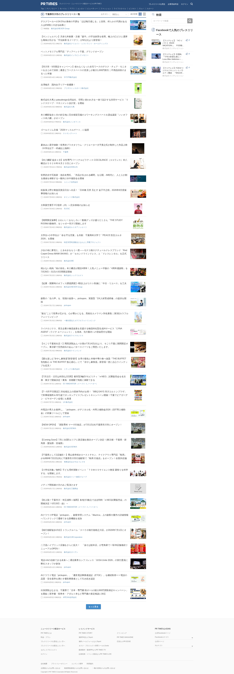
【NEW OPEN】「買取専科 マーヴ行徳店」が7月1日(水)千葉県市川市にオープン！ (81, 425)
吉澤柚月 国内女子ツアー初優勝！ (58, 85)
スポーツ (150, 8)
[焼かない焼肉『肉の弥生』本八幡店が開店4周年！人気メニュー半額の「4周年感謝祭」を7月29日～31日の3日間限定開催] (138, 272)
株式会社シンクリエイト (73, 275)
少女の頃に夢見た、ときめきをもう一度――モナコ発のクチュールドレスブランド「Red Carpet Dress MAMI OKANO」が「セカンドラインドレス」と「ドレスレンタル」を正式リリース (84, 253)
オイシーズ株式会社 (72, 197)
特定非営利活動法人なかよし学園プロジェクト (82, 242)
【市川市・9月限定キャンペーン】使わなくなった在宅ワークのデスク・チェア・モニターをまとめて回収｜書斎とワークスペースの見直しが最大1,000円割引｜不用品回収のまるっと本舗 (83, 70)
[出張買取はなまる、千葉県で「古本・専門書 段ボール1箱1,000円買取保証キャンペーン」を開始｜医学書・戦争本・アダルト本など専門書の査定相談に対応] (138, 594)
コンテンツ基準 (77, 664)
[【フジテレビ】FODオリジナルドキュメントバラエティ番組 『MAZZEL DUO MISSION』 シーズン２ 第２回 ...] (156, 70)
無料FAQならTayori (86, 637)
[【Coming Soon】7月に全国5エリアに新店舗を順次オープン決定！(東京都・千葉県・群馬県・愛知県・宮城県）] (138, 443)
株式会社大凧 (69, 107)
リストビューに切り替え (144, 14)
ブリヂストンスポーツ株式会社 (76, 88)
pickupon (67, 305)
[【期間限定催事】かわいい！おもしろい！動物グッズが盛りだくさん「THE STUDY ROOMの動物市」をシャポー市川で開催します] (138, 223)
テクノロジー (51, 8)
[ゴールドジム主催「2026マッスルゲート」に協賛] (138, 133)
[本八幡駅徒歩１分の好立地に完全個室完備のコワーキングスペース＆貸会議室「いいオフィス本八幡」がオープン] (138, 118)
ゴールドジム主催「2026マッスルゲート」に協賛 (65, 130)
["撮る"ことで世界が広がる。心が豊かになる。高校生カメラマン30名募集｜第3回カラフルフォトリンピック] (138, 317)
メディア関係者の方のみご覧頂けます (59, 485)
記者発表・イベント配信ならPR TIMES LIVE (95, 654)
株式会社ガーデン (71, 552)
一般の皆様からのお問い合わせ (103, 668)
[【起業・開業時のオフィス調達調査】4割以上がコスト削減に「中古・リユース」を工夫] (138, 287)
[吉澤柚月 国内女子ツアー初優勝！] (138, 88)
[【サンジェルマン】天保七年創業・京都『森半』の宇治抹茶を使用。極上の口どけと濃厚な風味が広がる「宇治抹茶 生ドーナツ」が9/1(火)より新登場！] (138, 40)
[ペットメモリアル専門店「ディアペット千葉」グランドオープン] (138, 55)
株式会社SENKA (69, 428)
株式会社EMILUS (71, 167)
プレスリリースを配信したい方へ (53, 646)
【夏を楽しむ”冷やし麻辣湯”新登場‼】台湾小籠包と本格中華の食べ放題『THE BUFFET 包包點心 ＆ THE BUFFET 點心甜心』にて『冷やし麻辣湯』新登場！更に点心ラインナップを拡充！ (84, 362)
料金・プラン (46, 637)
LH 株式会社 (68, 402)
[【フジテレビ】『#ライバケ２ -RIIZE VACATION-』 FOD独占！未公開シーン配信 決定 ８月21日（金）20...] (156, 42)
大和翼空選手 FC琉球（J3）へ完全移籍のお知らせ (65, 205)
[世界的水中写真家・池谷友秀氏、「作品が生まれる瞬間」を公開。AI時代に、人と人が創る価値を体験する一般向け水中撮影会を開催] (138, 178)
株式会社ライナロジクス (73, 336)
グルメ (141, 8)
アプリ (72, 8)
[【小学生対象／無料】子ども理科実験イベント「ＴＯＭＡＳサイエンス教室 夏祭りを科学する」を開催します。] (138, 473)
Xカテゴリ (158, 645)
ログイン (184, 4)
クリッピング (122, 633)
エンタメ (80, 8)
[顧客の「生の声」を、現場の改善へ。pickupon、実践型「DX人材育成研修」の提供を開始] (138, 302)
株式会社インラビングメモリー (76, 55)
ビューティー (92, 8)
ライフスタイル (120, 8)
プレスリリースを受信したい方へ (53, 641)
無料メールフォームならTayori (90, 641)
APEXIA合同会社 (70, 597)
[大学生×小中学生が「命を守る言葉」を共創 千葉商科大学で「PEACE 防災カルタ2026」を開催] (138, 239)
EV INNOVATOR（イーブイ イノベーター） (80, 384)
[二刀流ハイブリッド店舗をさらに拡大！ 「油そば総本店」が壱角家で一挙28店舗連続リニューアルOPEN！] (138, 548)
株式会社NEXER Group (60, 29)
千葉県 (65, 152)
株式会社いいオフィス (72, 122)
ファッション (105, 8)
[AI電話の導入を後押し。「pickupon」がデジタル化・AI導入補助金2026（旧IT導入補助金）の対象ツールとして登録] (138, 413)
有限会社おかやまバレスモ (74, 462)
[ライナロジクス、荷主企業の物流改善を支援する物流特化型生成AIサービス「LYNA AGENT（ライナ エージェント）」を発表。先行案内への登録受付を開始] (138, 332)
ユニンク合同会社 (71, 182)
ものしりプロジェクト (49, 650)
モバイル (63, 8)
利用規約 (90, 664)
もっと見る (93, 607)
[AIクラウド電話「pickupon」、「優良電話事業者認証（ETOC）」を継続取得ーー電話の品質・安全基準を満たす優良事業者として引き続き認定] (138, 579)
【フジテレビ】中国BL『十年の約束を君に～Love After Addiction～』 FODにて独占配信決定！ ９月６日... (174, 56)
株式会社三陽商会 (71, 489)
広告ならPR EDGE (124, 641)
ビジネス (132, 8)
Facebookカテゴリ (162, 637)
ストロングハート (70, 133)
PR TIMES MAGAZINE (125, 637)
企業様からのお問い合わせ (50, 668)
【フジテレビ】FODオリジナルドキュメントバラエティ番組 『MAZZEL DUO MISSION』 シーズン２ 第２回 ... (173, 70)
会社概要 (44, 664)
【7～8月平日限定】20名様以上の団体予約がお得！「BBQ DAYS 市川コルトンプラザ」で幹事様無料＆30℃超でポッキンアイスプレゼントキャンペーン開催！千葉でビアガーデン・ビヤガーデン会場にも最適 (84, 395)
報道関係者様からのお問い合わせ (76, 668)
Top (42, 8)
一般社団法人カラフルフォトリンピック (80, 321)
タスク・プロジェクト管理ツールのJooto (94, 646)
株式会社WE (69, 261)
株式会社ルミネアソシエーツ (75, 227)
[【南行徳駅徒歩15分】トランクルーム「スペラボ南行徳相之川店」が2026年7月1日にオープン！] (138, 533)
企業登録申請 (173, 4)
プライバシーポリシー (59, 664)
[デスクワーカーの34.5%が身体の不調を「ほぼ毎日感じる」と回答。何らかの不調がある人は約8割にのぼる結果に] (138, 25)
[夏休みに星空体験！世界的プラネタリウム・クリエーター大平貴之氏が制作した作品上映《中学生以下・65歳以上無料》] (138, 148)
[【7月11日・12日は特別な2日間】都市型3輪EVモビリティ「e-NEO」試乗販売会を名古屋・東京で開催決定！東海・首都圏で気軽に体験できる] (138, 380)
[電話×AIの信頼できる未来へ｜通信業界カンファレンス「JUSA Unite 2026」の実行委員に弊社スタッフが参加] (138, 563)
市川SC (67, 209)
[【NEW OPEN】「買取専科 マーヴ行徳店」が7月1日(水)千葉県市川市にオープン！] (138, 428)
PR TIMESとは (46, 633)
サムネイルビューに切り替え (140, 14)
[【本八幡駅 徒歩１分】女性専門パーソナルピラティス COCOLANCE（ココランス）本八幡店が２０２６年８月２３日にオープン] (138, 163)
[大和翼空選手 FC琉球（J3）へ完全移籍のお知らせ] (138, 208)
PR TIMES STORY (85, 633)
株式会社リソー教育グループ (75, 477)
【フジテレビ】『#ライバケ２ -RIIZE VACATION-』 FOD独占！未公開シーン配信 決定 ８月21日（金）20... (173, 43)
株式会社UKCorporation (73, 537)
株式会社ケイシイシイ (73, 351)
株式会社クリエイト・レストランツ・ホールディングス (86, 44)
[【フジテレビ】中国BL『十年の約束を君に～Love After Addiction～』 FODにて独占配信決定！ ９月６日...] (156, 56)
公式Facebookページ (162, 633)
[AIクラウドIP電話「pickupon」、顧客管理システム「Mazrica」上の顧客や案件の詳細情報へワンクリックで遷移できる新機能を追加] (138, 518)
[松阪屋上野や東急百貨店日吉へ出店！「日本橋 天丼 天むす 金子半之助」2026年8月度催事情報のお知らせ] (138, 193)
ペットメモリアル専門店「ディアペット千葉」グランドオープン (72, 51)
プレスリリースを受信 (157, 4)
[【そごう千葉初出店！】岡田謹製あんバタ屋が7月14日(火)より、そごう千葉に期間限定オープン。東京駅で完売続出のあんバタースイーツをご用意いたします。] (138, 347)
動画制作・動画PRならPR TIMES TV (92, 650)
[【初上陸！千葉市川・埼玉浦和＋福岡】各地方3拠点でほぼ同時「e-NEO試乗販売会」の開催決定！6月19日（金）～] (138, 503)
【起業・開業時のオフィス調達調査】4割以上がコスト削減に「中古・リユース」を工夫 (83, 283)
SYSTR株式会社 (70, 77)
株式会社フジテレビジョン (173, 48)
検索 (190, 20)
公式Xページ (159, 641)
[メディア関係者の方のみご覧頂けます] (138, 488)
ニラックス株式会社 (72, 369)
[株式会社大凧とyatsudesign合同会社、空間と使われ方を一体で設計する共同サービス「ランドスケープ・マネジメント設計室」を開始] (138, 103)
